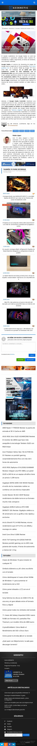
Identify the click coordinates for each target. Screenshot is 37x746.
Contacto (6, 668)
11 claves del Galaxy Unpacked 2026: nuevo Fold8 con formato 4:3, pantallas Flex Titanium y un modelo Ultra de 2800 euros (18, 618)
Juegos (21, 130)
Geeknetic (5, 28)
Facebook (9, 721)
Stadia (32, 130)
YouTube (9, 726)
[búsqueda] (34, 2)
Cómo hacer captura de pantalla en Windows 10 (17, 693)
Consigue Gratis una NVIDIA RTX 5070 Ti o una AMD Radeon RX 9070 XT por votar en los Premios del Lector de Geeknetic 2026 (18, 198)
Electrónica (11, 28)
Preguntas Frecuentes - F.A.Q (12, 665)
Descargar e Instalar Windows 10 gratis (14, 695)
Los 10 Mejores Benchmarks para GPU (14, 709)
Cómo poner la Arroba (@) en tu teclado (17, 636)
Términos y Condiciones (10, 663)
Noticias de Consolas (25, 28)
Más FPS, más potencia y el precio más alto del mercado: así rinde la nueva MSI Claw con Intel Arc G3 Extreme (18, 303)
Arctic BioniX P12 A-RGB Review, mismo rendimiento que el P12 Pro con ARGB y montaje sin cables (17, 525)
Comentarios (13, 125)
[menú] (2, 2)
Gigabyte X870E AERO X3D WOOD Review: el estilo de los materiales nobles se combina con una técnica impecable (18, 486)
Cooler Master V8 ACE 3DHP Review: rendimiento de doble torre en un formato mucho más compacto (18, 498)
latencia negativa (17, 110)
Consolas (17, 28)
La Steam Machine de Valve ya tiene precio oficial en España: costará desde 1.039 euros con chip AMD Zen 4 (18, 277)
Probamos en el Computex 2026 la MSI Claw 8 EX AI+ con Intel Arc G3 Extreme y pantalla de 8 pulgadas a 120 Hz (18, 224)
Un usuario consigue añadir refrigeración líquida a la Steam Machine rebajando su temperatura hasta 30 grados (18, 250)
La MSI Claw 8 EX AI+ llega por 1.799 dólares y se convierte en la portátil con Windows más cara (18, 329)
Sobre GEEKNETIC (9, 660)
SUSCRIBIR (26, 735)
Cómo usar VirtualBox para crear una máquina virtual (18, 702)
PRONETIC (27, 742)
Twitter (9, 724)
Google (27, 130)
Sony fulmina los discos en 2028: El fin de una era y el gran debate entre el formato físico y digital (18, 601)
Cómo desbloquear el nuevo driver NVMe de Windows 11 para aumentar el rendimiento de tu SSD (17, 580)
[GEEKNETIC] (18, 8)
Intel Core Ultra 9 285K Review (13, 534)
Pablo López (7, 51)
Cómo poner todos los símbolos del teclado (18, 610)
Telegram (9, 729)
